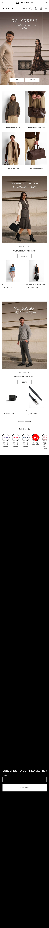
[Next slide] (28, 296)
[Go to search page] (30, 8)
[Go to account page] (35, 8)
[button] (30, 8)
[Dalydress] (7, 8)
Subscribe (24, 787)
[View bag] (41, 8)
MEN (16, 80)
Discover (24, 256)
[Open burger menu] (46, 8)
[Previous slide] (2, 2)
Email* (5, 775)
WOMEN (32, 80)
